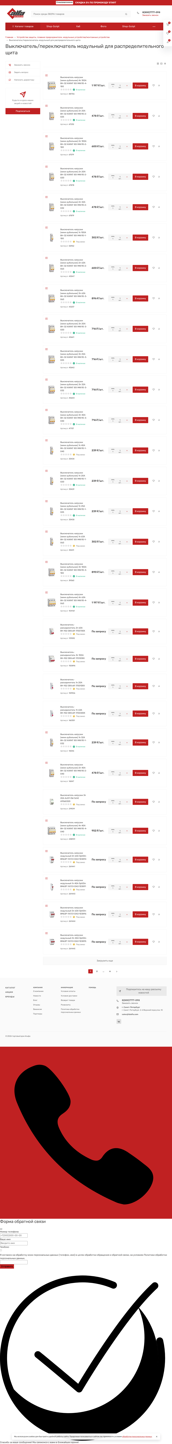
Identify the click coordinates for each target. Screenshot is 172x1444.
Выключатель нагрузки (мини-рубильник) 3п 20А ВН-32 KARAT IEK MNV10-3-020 (73, 325)
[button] (167, 24)
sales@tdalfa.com (130, 1014)
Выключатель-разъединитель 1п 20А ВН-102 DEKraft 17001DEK (72, 682)
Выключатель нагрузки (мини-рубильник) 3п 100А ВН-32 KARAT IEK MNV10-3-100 (73, 568)
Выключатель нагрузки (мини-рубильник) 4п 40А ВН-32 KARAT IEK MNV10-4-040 (73, 827)
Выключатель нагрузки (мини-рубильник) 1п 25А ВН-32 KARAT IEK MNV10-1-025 (73, 507)
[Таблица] (165, 63)
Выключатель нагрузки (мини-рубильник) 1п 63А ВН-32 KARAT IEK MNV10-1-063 (73, 538)
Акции (9, 992)
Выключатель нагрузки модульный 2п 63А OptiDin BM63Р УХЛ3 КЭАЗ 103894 (73, 856)
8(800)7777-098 (151, 12)
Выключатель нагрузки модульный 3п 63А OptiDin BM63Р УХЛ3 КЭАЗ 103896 (73, 910)
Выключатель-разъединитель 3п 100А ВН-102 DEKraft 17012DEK (72, 655)
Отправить (7, 1266)
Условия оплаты (68, 991)
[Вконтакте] (119, 1021)
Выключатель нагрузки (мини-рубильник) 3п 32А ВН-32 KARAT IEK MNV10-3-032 (73, 386)
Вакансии (37, 1009)
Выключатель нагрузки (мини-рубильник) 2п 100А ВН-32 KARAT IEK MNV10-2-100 (73, 143)
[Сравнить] (159, 85)
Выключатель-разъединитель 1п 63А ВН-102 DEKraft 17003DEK (72, 710)
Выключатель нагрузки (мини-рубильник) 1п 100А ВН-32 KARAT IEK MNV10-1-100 (73, 234)
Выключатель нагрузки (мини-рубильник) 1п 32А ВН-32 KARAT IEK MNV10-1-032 (73, 739)
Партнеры (37, 1014)
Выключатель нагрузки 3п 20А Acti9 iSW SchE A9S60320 (73, 798)
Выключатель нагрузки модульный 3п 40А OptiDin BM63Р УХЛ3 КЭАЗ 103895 (73, 938)
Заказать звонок (150, 15)
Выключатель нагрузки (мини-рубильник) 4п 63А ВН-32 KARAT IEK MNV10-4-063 (73, 599)
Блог (35, 1000)
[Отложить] (153, 85)
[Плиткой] (158, 63)
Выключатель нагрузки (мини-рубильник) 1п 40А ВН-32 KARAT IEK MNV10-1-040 (73, 447)
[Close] (156, 1437)
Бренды (10, 997)
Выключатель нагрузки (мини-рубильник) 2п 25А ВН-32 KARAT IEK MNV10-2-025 (73, 112)
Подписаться (23, 111)
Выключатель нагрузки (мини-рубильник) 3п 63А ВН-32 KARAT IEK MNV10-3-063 (73, 295)
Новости (37, 996)
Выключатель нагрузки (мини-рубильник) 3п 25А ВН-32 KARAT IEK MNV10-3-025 (73, 355)
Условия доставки (69, 996)
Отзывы (36, 1005)
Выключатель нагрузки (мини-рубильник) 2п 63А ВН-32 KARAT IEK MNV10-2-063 (73, 264)
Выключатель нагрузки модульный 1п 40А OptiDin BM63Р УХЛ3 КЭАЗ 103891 (73, 883)
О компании (38, 991)
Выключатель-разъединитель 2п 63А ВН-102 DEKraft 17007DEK (72, 628)
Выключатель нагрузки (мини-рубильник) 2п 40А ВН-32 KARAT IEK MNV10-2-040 (73, 769)
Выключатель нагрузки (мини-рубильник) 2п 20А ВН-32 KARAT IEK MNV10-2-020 (73, 173)
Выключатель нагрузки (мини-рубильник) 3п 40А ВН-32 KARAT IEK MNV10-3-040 (73, 416)
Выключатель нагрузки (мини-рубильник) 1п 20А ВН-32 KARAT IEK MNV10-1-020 (73, 477)
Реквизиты (66, 1005)
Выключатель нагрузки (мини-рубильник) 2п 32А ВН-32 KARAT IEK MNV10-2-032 (73, 203)
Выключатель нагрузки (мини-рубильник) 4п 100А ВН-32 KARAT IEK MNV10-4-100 (73, 82)
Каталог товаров (24, 26)
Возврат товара (68, 1000)
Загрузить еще (105, 960)
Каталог (10, 988)
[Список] (161, 63)
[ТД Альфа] (16, 14)
